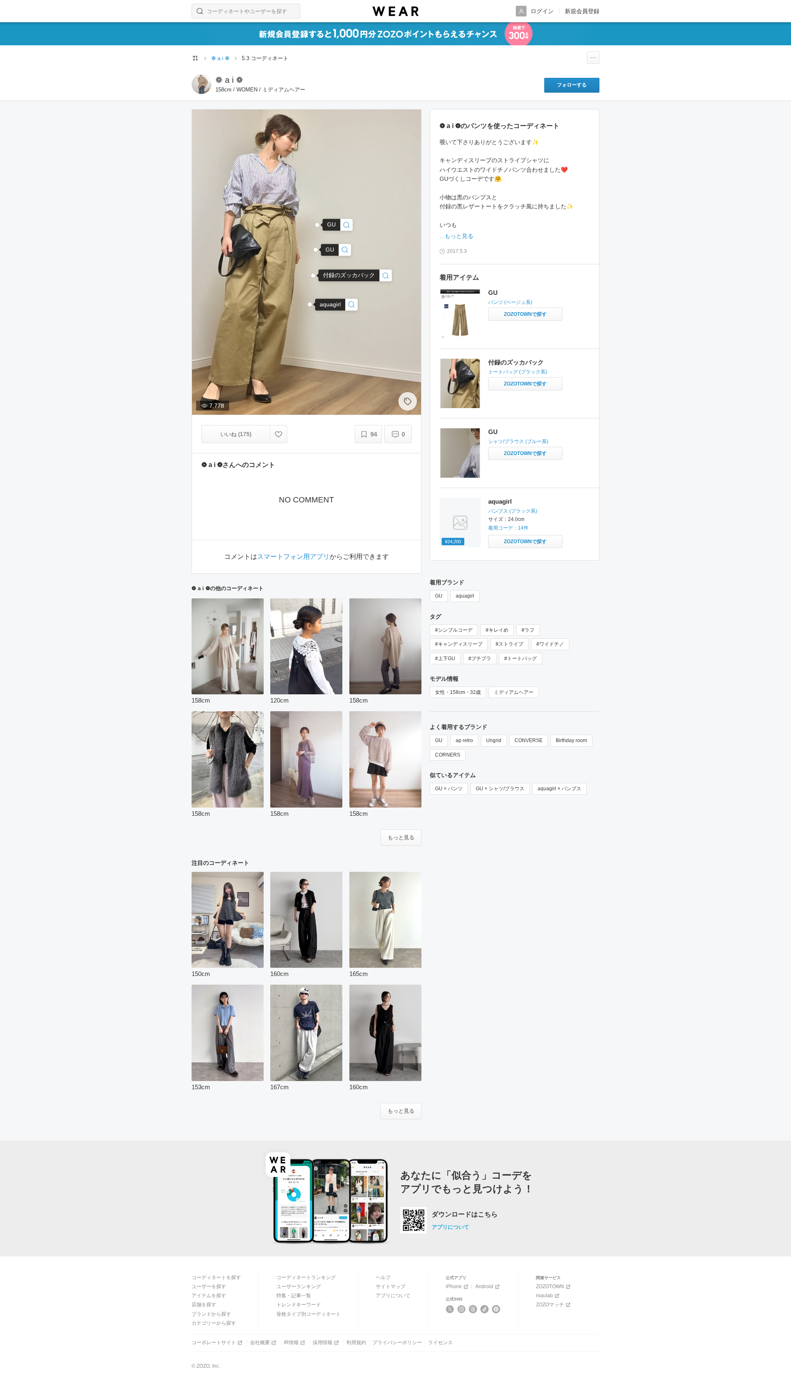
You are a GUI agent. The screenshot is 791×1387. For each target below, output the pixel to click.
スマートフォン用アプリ (293, 556)
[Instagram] (461, 1309)
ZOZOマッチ (550, 1305)
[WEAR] (395, 11)
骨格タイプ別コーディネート (308, 1314)
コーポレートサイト (214, 1342)
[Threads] (473, 1309)
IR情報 (291, 1342)
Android (484, 1286)
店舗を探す (204, 1305)
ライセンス (440, 1342)
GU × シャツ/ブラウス (500, 789)
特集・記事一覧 (293, 1295)
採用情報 (322, 1342)
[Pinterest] (496, 1309)
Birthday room (571, 740)
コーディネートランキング (306, 1277)
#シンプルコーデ (454, 630)
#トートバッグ (520, 658)
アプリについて (450, 1227)
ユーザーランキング (298, 1286)
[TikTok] (484, 1309)
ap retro (464, 740)
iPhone (454, 1286)
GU (493, 292)
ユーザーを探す (209, 1286)
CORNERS (447, 755)
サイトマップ (390, 1286)
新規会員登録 (582, 11)
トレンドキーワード (298, 1305)
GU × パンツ (449, 789)
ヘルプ (383, 1277)
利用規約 (356, 1342)
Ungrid (493, 740)
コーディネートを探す (216, 1277)
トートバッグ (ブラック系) (517, 372)
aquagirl (500, 501)
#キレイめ (497, 630)
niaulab (544, 1295)
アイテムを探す (209, 1295)
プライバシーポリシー (397, 1342)
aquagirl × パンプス (559, 789)
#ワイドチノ (550, 644)
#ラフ (528, 630)
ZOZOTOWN (550, 1286)
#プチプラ (479, 658)
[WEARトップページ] (195, 58)
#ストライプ (509, 644)
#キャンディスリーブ (458, 644)
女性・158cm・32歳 (458, 692)
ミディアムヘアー (514, 692)
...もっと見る (456, 236)
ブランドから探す (211, 1314)
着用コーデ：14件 (508, 528)
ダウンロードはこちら (465, 1214)
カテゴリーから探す (214, 1323)
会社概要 (260, 1342)
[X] (450, 1309)
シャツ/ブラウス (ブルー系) (518, 441)
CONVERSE (529, 740)
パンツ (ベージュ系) (510, 302)
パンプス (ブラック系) (512, 511)
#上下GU (445, 658)
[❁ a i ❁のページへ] (201, 84)
